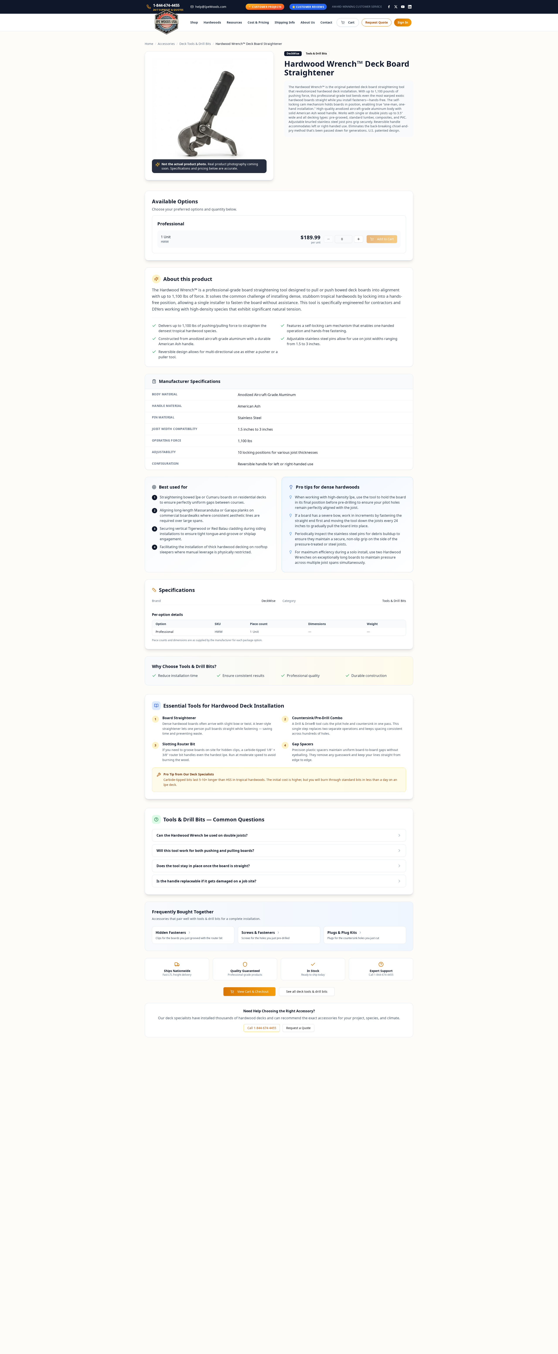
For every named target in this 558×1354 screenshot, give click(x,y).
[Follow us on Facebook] (389, 6)
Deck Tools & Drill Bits (195, 44)
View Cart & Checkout (253, 991)
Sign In (403, 22)
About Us (308, 22)
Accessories (166, 44)
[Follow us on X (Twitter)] (396, 6)
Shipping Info (285, 22)
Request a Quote (298, 1028)
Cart (351, 22)
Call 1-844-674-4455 (261, 1028)
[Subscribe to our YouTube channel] (403, 6)
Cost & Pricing (258, 22)
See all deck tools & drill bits (306, 991)
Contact (326, 22)
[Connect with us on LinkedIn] (410, 6)
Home (149, 44)
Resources (234, 22)
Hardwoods (212, 22)
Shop (194, 22)
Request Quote (376, 22)
